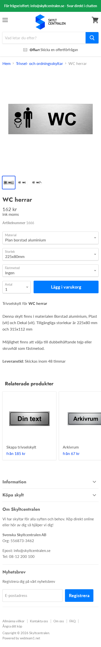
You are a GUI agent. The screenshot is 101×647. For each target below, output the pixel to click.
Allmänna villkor (13, 621)
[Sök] (92, 37)
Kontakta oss (39, 621)
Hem (6, 63)
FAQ (72, 621)
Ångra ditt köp (12, 626)
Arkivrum (71, 447)
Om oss (58, 621)
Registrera (79, 595)
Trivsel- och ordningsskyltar (39, 63)
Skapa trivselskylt (21, 447)
